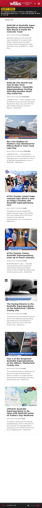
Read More (17, 108)
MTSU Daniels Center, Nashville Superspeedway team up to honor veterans (20, 255)
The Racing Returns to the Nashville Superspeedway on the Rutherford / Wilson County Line (20, 307)
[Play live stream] (4, 505)
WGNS (25, 208)
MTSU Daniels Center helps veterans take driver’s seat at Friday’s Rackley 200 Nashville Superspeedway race (21, 200)
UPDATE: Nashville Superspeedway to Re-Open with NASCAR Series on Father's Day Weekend (20, 412)
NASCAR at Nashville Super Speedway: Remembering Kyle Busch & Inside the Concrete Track (21, 28)
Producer (26, 35)
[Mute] (28, 505)
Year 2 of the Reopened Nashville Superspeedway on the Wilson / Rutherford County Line (20, 362)
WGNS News (25, 96)
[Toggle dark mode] (35, 4)
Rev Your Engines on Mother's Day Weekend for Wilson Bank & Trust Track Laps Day (20, 144)
